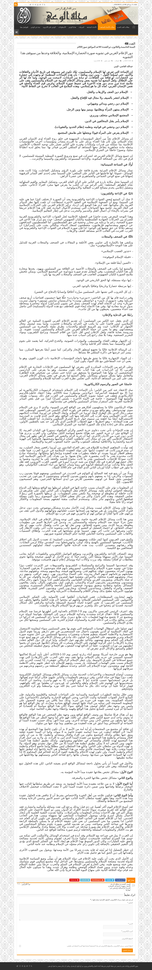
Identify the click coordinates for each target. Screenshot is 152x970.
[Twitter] (40, 4)
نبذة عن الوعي (35, 27)
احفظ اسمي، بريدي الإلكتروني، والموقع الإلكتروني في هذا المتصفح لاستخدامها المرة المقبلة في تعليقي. (100, 946)
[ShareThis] (35, 4)
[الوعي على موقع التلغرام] (30, 4)
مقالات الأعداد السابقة (107, 27)
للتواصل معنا (24, 27)
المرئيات (81, 27)
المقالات (117, 61)
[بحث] (16, 4)
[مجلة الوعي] (76, 15)
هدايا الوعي (72, 27)
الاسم (130, 924)
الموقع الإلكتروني (127, 938)
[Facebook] (42, 4)
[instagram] (33, 4)
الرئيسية (134, 26)
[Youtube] (38, 4)
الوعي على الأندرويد (49, 27)
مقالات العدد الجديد (123, 27)
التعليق (130, 903)
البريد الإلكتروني (127, 931)
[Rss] (44, 4)
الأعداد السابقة (91, 27)
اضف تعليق (107, 61)
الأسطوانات (62, 27)
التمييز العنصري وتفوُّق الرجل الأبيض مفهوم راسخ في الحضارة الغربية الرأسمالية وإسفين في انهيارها (119, 886)
